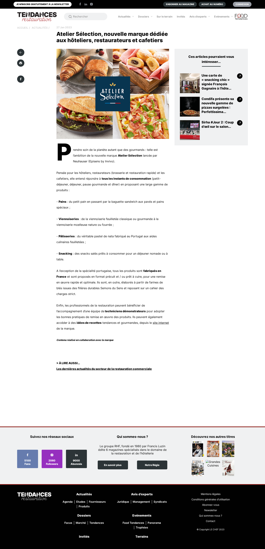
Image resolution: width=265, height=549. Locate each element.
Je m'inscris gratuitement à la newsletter (42, 4)
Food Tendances (133, 522)
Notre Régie (152, 464)
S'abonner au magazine (180, 4)
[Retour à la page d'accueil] (34, 496)
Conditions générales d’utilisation (210, 499)
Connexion (242, 4)
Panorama (154, 522)
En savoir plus (113, 464)
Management (141, 501)
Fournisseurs (97, 501)
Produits (84, 506)
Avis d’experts (198, 16)
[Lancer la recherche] (70, 16)
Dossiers (143, 16)
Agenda (68, 501)
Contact (210, 521)
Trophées (142, 527)
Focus (68, 522)
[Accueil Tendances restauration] (37, 16)
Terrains (141, 536)
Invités (181, 16)
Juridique (123, 501)
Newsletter (210, 510)
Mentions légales (210, 493)
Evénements (221, 16)
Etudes (80, 501)
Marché (81, 522)
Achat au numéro (212, 4)
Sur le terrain (165, 16)
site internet (161, 322)
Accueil (22, 27)
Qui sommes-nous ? (210, 515)
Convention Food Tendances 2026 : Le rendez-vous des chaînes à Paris (241, 18)
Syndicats (160, 501)
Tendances (96, 522)
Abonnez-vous (210, 504)
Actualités (124, 16)
